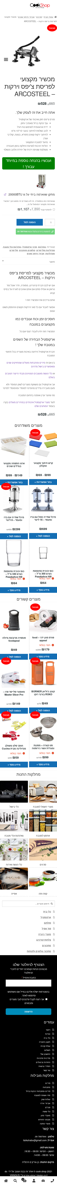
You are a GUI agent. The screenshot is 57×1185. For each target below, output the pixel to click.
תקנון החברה (44, 1041)
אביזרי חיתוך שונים (26, 16)
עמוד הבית (48, 16)
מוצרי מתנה (45, 1123)
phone (52, 1180)
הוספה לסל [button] (15, 536)
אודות (47, 1033)
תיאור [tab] (52, 261)
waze (43, 1180)
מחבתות (46, 1087)
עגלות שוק (45, 1099)
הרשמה (28, 1011)
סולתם (47, 922)
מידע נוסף (15, 590)
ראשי (48, 1029)
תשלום (47, 1050)
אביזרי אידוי (45, 1103)
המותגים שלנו (41, 406)
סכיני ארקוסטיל (30, 246)
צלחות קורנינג (43, 939)
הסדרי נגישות (44, 1066)
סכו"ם (47, 1107)
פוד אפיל (46, 928)
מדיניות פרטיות (43, 1058)
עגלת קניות (45, 1045)
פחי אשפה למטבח (42, 1095)
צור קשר (46, 1070)
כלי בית (47, 911)
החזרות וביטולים (43, 1062)
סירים (47, 1083)
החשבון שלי (45, 1053)
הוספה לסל (30, 222)
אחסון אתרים (29, 1175)
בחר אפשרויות (15, 482)
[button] (41, 181)
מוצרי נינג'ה (44, 934)
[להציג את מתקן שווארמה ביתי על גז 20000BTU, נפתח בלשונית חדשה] (5, 194)
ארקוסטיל (46, 917)
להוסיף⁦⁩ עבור (35, 209)
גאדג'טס (42, 246)
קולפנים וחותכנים (27, 250)
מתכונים (46, 945)
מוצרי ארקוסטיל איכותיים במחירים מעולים (29, 402)
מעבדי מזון (45, 1115)
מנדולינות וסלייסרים (45, 250)
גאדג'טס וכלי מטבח (12, 246)
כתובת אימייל (28, 977)
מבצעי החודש (44, 1119)
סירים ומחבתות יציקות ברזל (38, 1091)
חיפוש (15, 1180)
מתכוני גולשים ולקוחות (39, 951)
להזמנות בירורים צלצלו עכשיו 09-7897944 (33, 231)
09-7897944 (40, 1136)
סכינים (39, 16)
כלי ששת (46, 1111)
